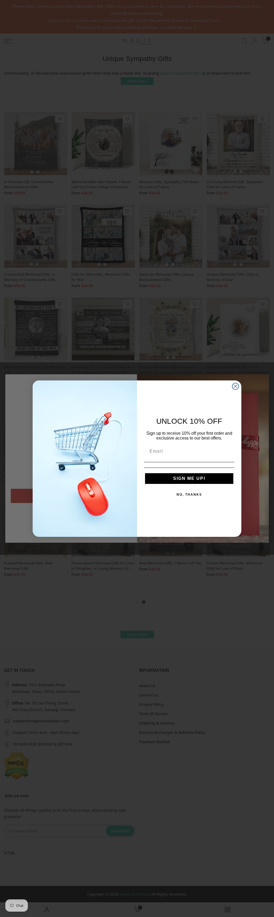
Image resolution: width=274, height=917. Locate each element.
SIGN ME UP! (189, 478)
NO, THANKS (189, 494)
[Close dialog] (235, 386)
